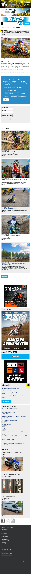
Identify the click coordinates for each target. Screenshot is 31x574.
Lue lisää (4, 155)
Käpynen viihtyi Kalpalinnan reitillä (10, 390)
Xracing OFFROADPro (9, 37)
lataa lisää (4, 276)
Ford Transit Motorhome (8, 496)
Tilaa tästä (15, 356)
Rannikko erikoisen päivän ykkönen (9, 420)
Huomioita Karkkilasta (6, 424)
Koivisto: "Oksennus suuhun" (8, 439)
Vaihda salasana (7, 120)
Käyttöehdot (4, 542)
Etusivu (11, 26)
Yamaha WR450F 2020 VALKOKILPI (12, 452)
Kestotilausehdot (5, 539)
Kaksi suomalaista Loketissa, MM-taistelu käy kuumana (14, 416)
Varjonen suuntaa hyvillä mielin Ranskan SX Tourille (14, 179)
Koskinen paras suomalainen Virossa (11, 235)
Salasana (4, 110)
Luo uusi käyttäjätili (7, 119)
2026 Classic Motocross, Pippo (8, 412)
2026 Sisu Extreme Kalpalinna (9, 393)
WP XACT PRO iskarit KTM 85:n (11, 474)
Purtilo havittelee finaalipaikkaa (9, 208)
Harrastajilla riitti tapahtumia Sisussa (10, 388)
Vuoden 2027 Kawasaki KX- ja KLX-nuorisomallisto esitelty (14, 435)
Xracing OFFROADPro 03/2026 (9, 352)
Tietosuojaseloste (5, 540)
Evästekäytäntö (5, 543)
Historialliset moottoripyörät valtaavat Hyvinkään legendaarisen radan (13, 264)
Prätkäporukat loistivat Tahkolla (8, 428)
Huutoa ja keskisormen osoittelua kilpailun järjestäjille (13, 443)
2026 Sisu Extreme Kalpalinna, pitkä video (12, 392)
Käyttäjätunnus (5, 107)
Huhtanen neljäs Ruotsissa (8, 151)
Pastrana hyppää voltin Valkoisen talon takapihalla (12, 431)
